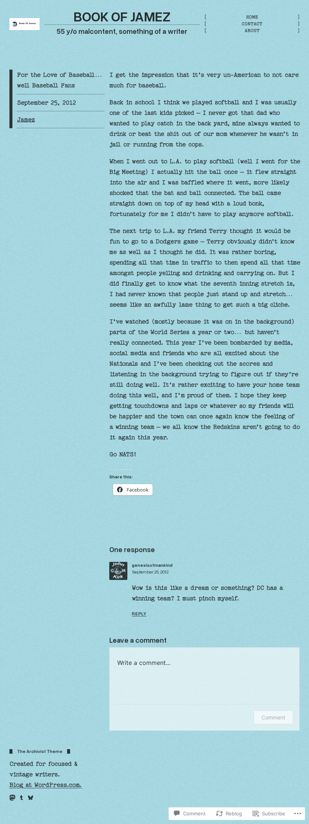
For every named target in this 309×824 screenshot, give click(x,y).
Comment (273, 717)
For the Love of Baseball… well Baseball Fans (59, 80)
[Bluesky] (31, 798)
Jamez (26, 120)
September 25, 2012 (150, 572)
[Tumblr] (21, 798)
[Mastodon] (12, 798)
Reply (139, 613)
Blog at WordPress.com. (45, 785)
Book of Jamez (122, 16)
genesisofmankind (152, 565)
